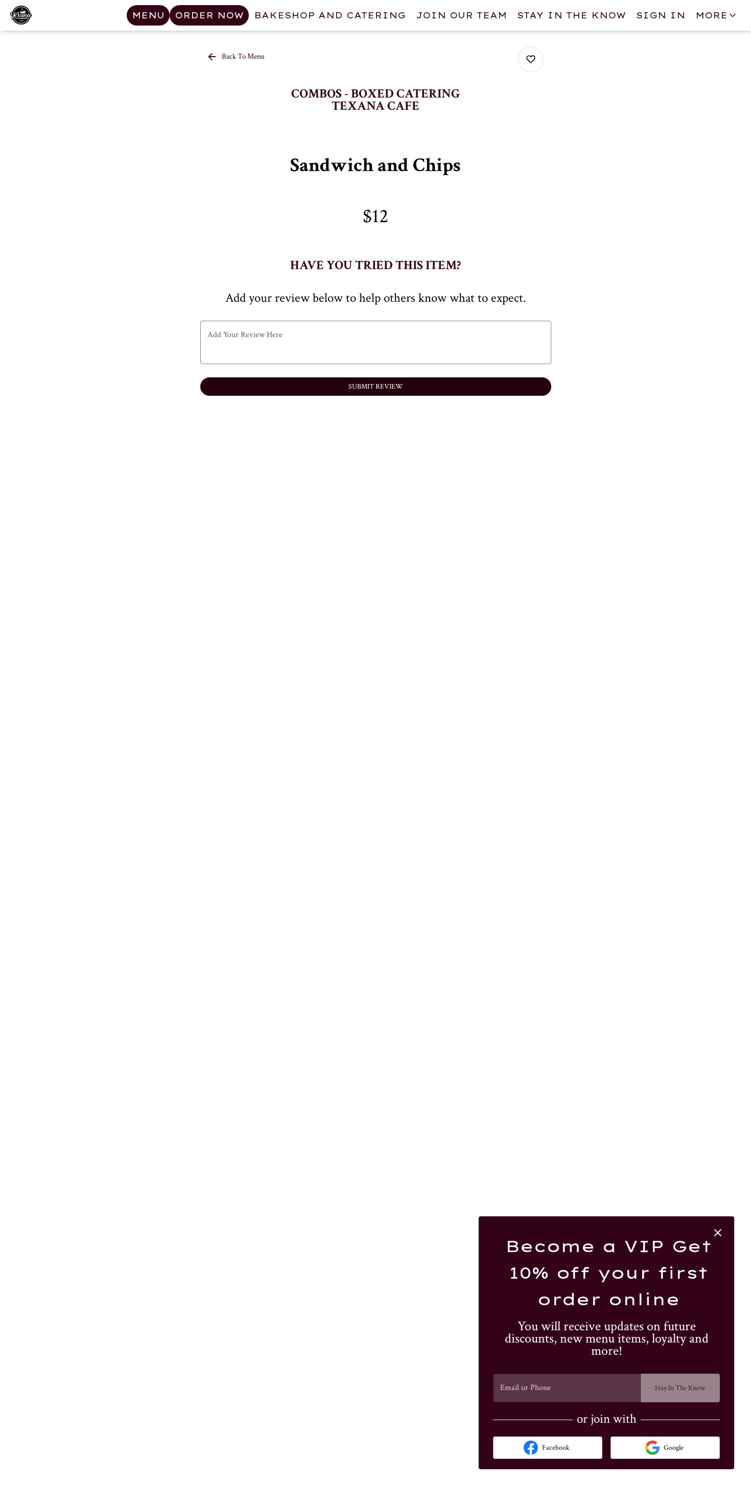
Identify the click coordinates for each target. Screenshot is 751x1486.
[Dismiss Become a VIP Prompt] (718, 1232)
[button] (716, 15)
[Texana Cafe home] (54, 15)
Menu (148, 15)
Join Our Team (461, 15)
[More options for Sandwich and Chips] (531, 59)
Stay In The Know (571, 15)
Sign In (660, 15)
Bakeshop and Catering (330, 15)
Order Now (209, 15)
